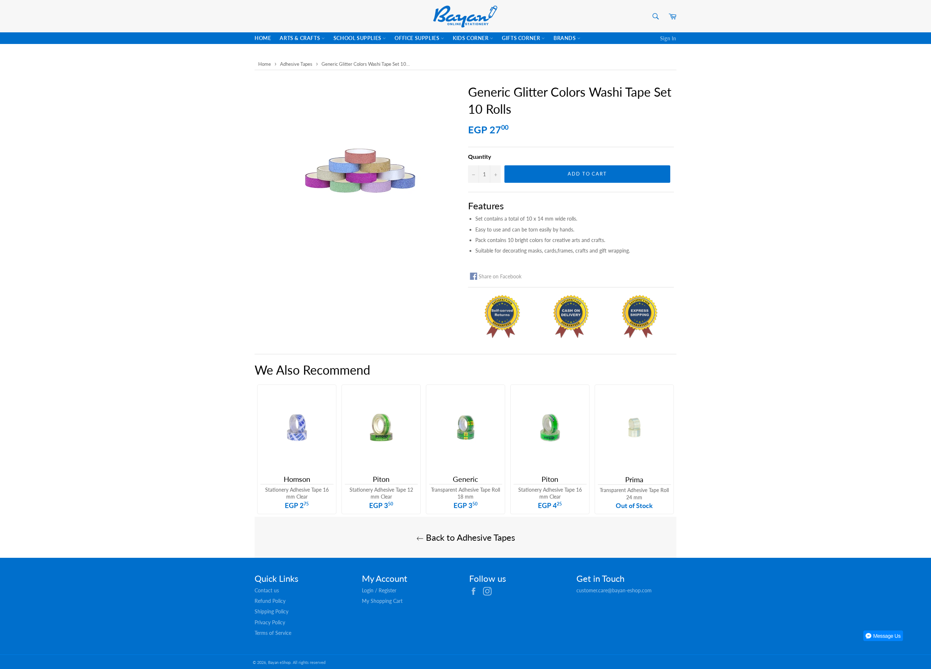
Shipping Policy (271, 611)
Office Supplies (418, 38)
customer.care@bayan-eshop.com (614, 590)
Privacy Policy (270, 622)
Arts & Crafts (300, 38)
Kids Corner (471, 38)
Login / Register (379, 590)
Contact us (267, 590)
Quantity (479, 156)
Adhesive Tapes (296, 64)
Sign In (668, 38)
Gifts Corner (522, 38)
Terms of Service (273, 633)
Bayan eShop (279, 662)
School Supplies (358, 38)
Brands (565, 38)
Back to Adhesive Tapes (469, 537)
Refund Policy (270, 601)
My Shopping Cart (382, 601)
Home (263, 38)
